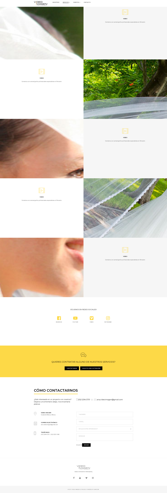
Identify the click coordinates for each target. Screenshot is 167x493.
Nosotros (56, 2)
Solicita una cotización (91, 368)
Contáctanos (72, 368)
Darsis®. (96, 489)
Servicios (66, 2)
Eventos (76, 2)
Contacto (87, 2)
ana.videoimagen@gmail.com (109, 400)
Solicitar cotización (126, 2)
